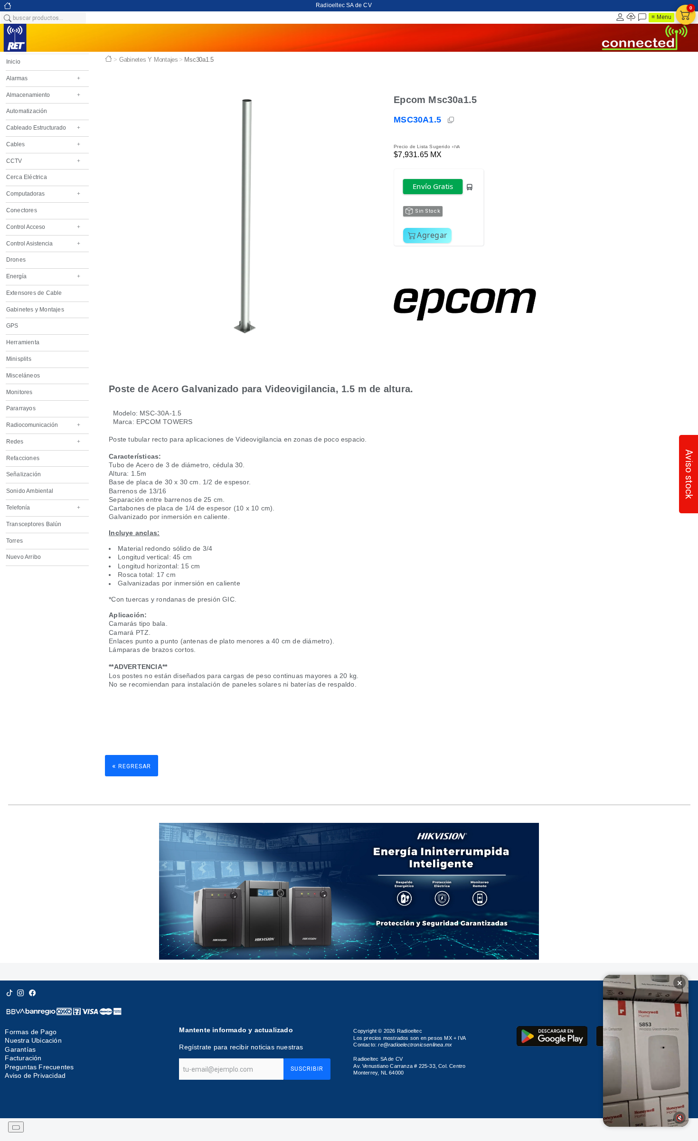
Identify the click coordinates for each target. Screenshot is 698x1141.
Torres (14, 540)
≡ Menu (661, 17)
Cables (43, 144)
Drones (16, 259)
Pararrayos (21, 408)
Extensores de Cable (34, 293)
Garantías (20, 1049)
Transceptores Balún (34, 524)
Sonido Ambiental (29, 491)
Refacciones (22, 458)
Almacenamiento (43, 95)
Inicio (13, 61)
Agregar (432, 235)
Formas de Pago (31, 1032)
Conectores (21, 210)
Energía (43, 276)
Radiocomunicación (43, 425)
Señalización (23, 474)
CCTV (43, 161)
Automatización (26, 111)
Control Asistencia (43, 243)
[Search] (7, 17)
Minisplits (18, 359)
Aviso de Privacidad (35, 1075)
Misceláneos (23, 375)
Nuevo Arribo (23, 557)
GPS (12, 325)
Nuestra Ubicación (33, 1040)
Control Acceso (43, 227)
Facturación (23, 1058)
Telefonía (43, 507)
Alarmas (43, 78)
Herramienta (22, 342)
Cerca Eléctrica (26, 177)
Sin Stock (427, 211)
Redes (43, 441)
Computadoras (43, 193)
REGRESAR (131, 765)
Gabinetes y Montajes (35, 309)
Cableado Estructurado (43, 127)
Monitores (19, 392)
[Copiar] (451, 120)
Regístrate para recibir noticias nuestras (241, 1047)
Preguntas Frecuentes (39, 1067)
